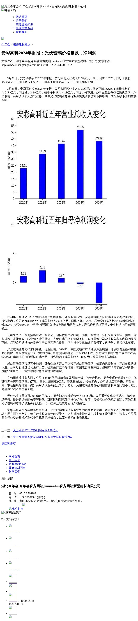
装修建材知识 (24, 24)
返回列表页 (8, 443)
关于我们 (21, 20)
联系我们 (21, 31)
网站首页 (21, 16)
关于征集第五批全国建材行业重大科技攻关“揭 (42, 437)
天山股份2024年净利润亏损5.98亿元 (35, 430)
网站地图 (16, 504)
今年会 (5, 44)
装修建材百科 (24, 28)
